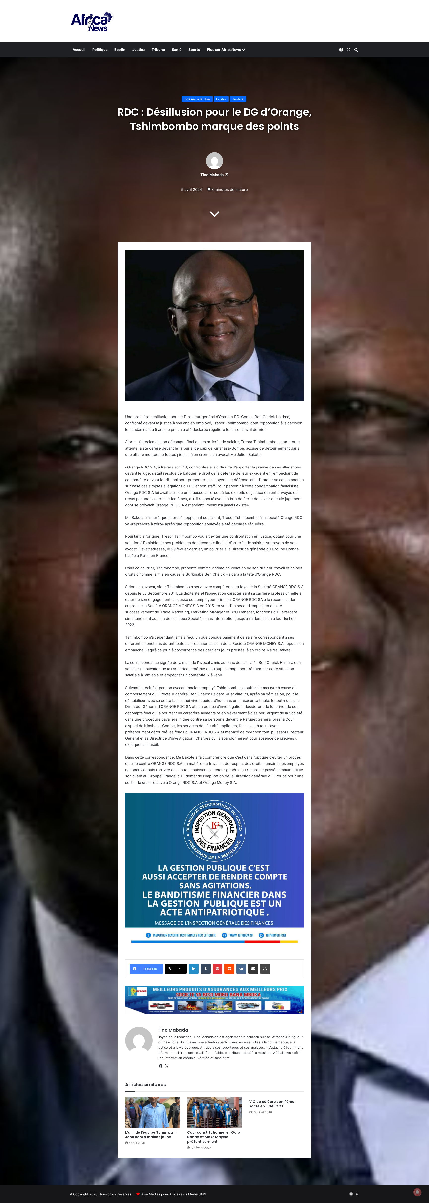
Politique (99, 49)
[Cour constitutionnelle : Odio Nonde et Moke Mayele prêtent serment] (214, 1112)
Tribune (158, 49)
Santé (176, 49)
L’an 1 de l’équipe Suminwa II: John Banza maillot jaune (151, 1134)
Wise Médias (150, 1194)
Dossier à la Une (197, 99)
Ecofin (119, 49)
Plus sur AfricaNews (224, 49)
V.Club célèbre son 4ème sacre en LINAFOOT (271, 1104)
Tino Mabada (212, 174)
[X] (167, 1066)
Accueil (79, 49)
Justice (138, 49)
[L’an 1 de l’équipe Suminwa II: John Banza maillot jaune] (152, 1112)
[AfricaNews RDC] (91, 21)
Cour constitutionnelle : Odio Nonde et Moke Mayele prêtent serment (213, 1137)
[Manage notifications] (417, 1192)
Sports (194, 49)
